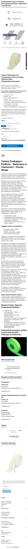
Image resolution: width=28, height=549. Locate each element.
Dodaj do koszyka (12, 146)
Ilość (2, 134)
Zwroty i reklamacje (6, 501)
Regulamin (3, 504)
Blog (2, 530)
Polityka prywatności (6, 532)
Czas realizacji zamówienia (7, 524)
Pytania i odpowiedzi (6, 503)
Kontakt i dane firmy (6, 540)
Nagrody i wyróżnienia (6, 543)
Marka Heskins (4, 541)
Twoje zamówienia (5, 512)
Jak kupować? (4, 533)
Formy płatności (5, 521)
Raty (2, 506)
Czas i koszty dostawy (6, 523)
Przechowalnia (4, 515)
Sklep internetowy (12, 547)
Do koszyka (7, 491)
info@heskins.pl (5, 391)
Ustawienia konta (5, 513)
